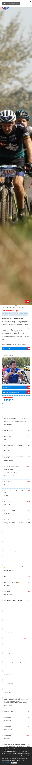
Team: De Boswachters (15, 315)
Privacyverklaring (5, 762)
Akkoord (14, 762)
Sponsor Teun (6, 348)
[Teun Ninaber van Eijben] (16, 385)
